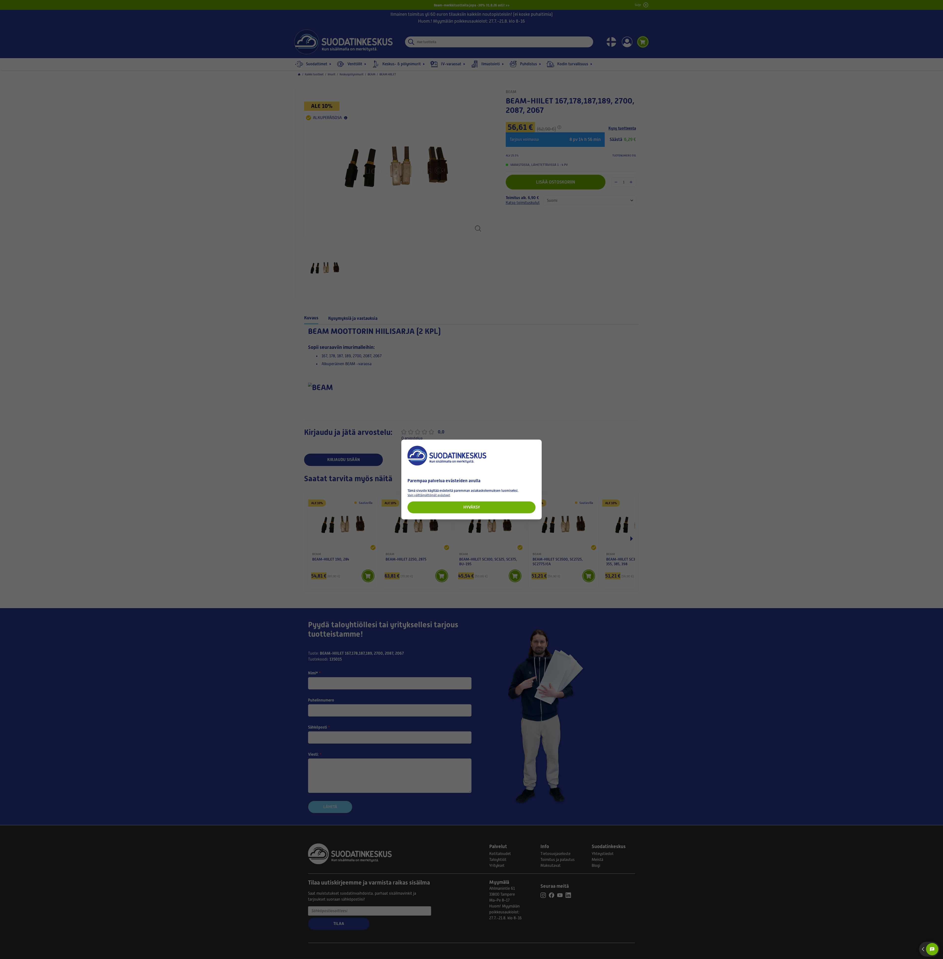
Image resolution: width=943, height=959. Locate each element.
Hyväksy (471, 507)
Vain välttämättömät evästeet (428, 495)
